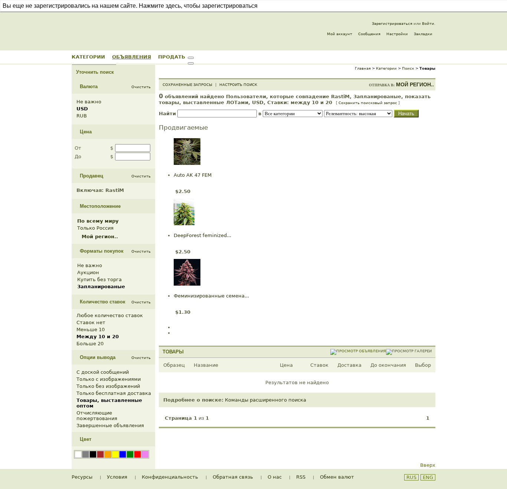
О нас (275, 477)
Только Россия (95, 228)
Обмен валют (337, 477)
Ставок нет (90, 322)
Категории (88, 56)
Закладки (423, 34)
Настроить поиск (238, 85)
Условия (117, 477)
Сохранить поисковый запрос (367, 103)
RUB (81, 116)
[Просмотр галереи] (409, 351)
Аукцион (88, 272)
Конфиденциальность (170, 477)
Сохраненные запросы (187, 85)
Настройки (397, 34)
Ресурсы (82, 477)
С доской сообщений (102, 372)
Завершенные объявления (110, 425)
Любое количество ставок (109, 315)
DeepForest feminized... (202, 235)
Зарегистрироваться (392, 23)
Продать (171, 56)
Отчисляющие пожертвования (96, 415)
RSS (300, 477)
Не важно (88, 101)
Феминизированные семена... (211, 296)
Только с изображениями (108, 379)
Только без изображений (108, 386)
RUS (411, 477)
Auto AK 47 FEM (193, 175)
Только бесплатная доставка (113, 393)
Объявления (131, 56)
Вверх (427, 465)
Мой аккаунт (339, 34)
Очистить (141, 87)
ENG (428, 477)
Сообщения (369, 34)
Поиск (408, 68)
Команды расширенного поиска (265, 400)
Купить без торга (99, 279)
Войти (428, 23)
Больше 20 (90, 343)
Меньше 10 (90, 329)
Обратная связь (233, 477)
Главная (363, 68)
